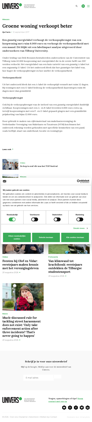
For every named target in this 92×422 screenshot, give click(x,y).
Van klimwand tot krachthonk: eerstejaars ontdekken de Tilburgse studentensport (65, 266)
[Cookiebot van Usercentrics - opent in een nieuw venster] (78, 181)
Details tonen (79, 228)
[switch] (34, 219)
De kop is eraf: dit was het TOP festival (39, 166)
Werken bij (44, 417)
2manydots (85, 417)
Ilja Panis (6, 32)
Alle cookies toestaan (75, 237)
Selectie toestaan (46, 237)
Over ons (13, 417)
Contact (53, 417)
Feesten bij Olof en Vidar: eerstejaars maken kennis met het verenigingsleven (20, 264)
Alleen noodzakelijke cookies (17, 237)
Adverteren (34, 417)
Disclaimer (23, 417)
